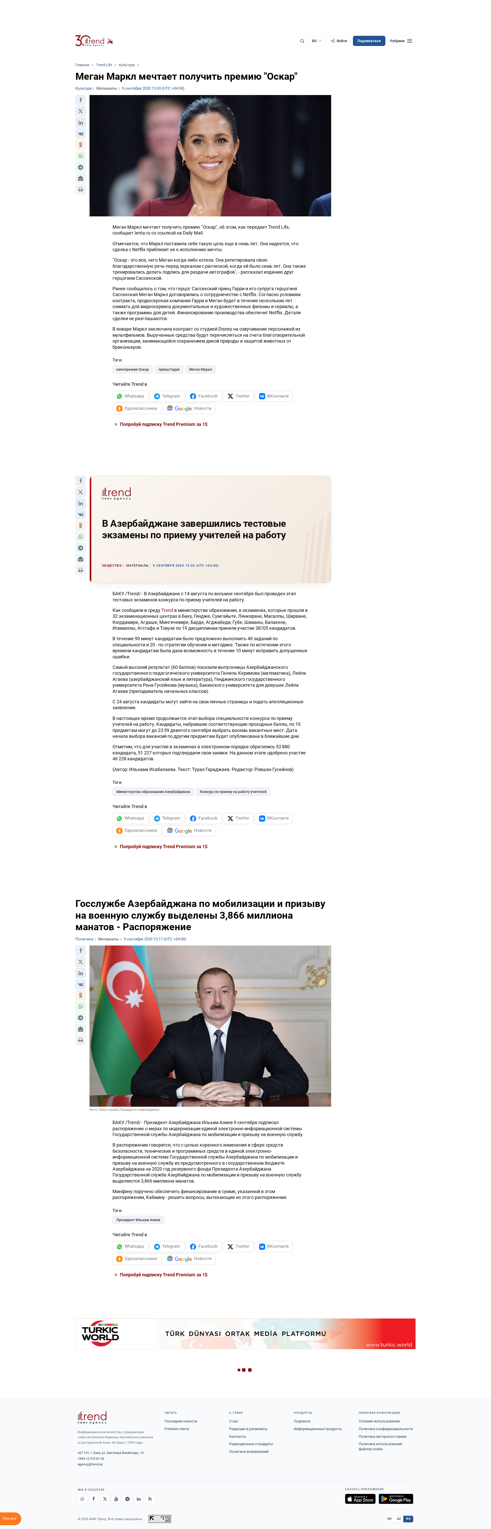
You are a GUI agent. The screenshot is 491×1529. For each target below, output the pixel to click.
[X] (104, 1498)
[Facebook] (93, 1498)
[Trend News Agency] (92, 1417)
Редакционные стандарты (251, 1444)
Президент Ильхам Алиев (138, 1220)
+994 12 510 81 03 (91, 1459)
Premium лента (176, 1429)
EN (389, 1519)
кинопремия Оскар (132, 369)
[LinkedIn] (138, 1498)
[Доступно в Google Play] (396, 1499)
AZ (399, 1519)
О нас (233, 1421)
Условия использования (379, 1421)
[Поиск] (302, 41)
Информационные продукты (318, 1429)
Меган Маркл (200, 369)
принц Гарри (169, 369)
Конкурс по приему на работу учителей (233, 792)
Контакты (237, 1436)
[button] (80, 100)
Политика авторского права (383, 1436)
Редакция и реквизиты (248, 1429)
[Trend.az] (94, 40)
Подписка (302, 1421)
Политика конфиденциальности (386, 1429)
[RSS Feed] (149, 1498)
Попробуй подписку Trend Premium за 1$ (163, 424)
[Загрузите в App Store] (360, 1499)
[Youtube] (116, 1498)
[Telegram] (127, 1498)
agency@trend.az (90, 1464)
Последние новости (180, 1421)
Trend (167, 610)
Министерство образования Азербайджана (153, 792)
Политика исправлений (249, 1452)
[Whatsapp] (82, 1498)
